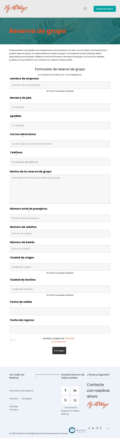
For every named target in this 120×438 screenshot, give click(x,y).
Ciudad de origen (22, 259)
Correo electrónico (23, 135)
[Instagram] (97, 428)
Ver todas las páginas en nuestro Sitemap (70, 410)
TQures (63, 433)
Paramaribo (15, 390)
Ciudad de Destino (23, 281)
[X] (101, 428)
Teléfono (16, 154)
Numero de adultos (23, 226)
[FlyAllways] (16, 8)
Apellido (15, 117)
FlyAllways (21, 433)
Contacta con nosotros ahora (98, 390)
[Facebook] (89, 428)
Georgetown (27, 390)
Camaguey (26, 398)
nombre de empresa (24, 78)
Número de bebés (22, 242)
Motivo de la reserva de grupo (31, 171)
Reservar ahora (105, 8)
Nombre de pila (20, 99)
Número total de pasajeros (28, 210)
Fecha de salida (21, 303)
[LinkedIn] (93, 428)
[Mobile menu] (85, 8)
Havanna (14, 398)
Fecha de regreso (22, 321)
